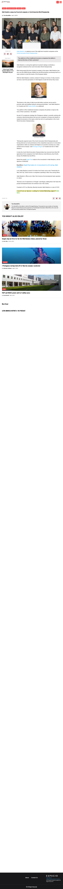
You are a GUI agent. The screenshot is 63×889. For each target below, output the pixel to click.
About (27, 877)
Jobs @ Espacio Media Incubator (53, 879)
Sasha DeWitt (32, 106)
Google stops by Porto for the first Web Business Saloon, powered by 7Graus (24, 239)
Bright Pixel (29, 159)
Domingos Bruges (37, 146)
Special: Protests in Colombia (10, 778)
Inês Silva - (5, 241)
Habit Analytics (21, 51)
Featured (5, 262)
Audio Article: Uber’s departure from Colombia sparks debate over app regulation (23, 772)
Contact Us (34, 877)
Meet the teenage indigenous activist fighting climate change (18, 767)
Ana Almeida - (6, 295)
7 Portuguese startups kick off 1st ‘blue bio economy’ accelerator (21, 266)
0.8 (3, 494)
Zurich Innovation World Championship (27, 53)
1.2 (3, 497)
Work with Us (49, 877)
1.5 (3, 499)
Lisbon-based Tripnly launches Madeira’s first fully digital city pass (8, 70)
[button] (31, 599)
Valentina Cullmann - (7, 268)
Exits (4, 289)
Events (4, 235)
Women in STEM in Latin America (11, 761)
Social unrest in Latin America (10, 789)
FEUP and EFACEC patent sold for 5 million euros (16, 293)
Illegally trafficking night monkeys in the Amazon (15, 784)
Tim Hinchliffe (7, 15)
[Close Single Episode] (13, 711)
